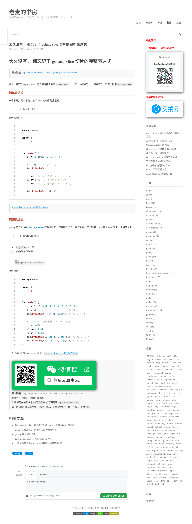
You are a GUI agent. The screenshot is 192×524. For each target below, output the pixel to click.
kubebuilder (152, 416)
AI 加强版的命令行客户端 (159, 173)
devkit (150, 382)
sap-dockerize (158, 450)
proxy (149, 440)
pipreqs (150, 436)
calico (173, 362)
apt (165, 359)
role (172, 446)
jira (148, 413)
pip (178, 433)
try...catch (151, 470)
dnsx (174, 382)
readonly (170, 443)
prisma (159, 436)
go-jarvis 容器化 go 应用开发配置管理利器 (36, 429)
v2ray (149, 473)
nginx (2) (150, 293)
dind (162, 382)
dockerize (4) (152, 235)
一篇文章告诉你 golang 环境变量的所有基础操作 (39, 443)
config (168, 372)
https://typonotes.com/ (68, 402)
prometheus (169, 436)
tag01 (149, 460)
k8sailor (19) (152, 268)
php (166, 433)
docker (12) (151, 231)
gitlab (157, 396)
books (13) (151, 207)
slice (29, 453)
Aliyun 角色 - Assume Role (159, 140)
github (150, 396)
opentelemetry (168, 429)
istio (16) (150, 264)
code (149, 372)
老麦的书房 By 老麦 (89, 507)
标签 (169, 22)
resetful (164, 446)
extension (151, 392)
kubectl (163, 416)
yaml (149, 480)
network (158, 426)
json (154, 413)
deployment (169, 379)
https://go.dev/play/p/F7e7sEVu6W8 (61, 352)
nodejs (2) (151, 301)
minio (170, 423)
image (157, 406)
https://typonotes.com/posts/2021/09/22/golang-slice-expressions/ (53, 393)
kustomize (174, 416)
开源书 (149, 22)
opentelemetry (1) (154, 310)
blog (158, 362)
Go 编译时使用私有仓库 (158, 165)
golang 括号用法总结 (25, 434)
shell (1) (150, 326)
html (164, 403)
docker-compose (163, 386)
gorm (158, 399)
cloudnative (169, 369)
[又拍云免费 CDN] (164, 116)
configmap (152, 376)
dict (156, 382)
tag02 (157, 460)
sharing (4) (151, 322)
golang (29, 48)
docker (150, 386)
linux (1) (150, 190)
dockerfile (151, 389)
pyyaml (166, 440)
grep (174, 399)
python (157, 440)
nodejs (175, 426)
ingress (175, 406)
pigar (172, 433)
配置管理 (159, 483)
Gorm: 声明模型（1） (157, 169)
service (176, 453)
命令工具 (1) (152, 334)
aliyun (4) (150, 194)
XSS (169, 355)
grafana (166, 399)
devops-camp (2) (154, 223)
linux (157, 423)
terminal (151, 463)
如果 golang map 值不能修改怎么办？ (33, 438)
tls (159, 467)
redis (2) (150, 318)
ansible (158, 359)
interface (151, 409)
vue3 (155, 477)
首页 (138, 22)
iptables (160, 409)
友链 (178, 22)
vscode (174, 473)
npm (149, 429)
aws (170, 359)
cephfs (150, 365)
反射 (169, 480)
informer (166, 406)
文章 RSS (150, 500)
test (158, 463)
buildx (165, 362)
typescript (162, 470)
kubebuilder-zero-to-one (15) (159, 273)
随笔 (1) (150, 338)
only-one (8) (152, 306)
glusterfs (166, 396)
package (151, 433)
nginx (167, 426)
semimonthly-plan (162, 453)
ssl (170, 456)
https (176, 403)
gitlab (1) (150, 248)
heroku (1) (151, 260)
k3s (159, 413)
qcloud (175, 440)
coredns (171, 376)
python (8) (151, 314)
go (173, 396)
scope (170, 450)
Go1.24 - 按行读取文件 (157, 152)
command (158, 372)
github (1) (151, 244)
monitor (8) (151, 289)
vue (148, 477)
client (159, 369)
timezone (151, 467)
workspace (173, 477)
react (161, 443)
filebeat (161, 392)
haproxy (151, 403)
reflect (150, 446)
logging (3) (151, 285)
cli (178, 365)
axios (176, 359)
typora (173, 470)
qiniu (149, 443)
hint (158, 403)
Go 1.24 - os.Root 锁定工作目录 (161, 157)
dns (168, 382)
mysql (150, 426)
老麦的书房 (23, 12)
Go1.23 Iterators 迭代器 (157, 144)
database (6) (152, 215)
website (162, 477)
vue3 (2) (150, 330)
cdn (180, 362)
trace (170, 467)
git (179, 392)
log (163, 423)
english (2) (151, 240)
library (150, 423)
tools (164, 467)
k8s (165, 413)
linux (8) (150, 281)
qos (155, 443)
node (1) (150, 297)
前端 (162, 480)
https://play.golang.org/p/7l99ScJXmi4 (30, 206)
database (151, 379)
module (178, 423)
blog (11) (150, 202)
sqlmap (163, 456)
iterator (175, 409)
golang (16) (151, 256)
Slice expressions (36, 227)
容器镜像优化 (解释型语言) (159, 161)
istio (168, 409)
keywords (173, 413)
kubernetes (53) (153, 277)
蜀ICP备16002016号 (110, 507)
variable (158, 473)
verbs (166, 473)
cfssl (157, 365)
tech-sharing (167, 460)
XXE (175, 355)
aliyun (150, 359)
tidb (164, 463)
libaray (171, 419)
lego (164, 419)
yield (156, 480)
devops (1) (151, 219)
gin (174, 392)
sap (148, 450)
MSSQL (150, 355)
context (162, 376)
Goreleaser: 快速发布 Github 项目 (162, 148)
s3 (177, 446)
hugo (149, 406)
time (170, 463)
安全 (176, 480)
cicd (172, 365)
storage (176, 456)
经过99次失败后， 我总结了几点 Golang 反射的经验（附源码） (46, 425)
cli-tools (150, 369)
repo (157, 446)
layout (157, 419)
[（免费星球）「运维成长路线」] (164, 91)
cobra (179, 369)
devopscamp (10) (154, 227)
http (170, 403)
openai (156, 429)
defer (159, 379)
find (168, 392)
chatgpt (165, 365)
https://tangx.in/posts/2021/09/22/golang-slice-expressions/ (49, 72)
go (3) (149, 252)
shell (149, 456)
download (163, 389)
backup (150, 362)
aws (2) (149, 198)
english (178, 389)
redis (178, 443)
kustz (149, 419)
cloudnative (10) (154, 211)
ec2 (171, 389)
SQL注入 (160, 355)
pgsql (159, 433)
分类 (160, 22)
